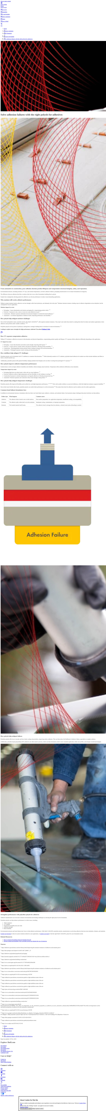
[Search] (53, 24)
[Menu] (53, 26)
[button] (53, 8)
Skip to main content (6, 1)
